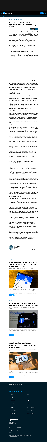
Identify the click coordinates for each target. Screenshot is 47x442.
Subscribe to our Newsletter (31, 407)
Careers (9, 427)
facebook (14, 248)
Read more (11, 295)
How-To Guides (29, 402)
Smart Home (13, 400)
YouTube (14, 391)
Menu (1, 13)
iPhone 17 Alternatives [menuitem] (43, 16)
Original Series (29, 403)
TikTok (16, 391)
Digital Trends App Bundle (30, 413)
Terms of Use (10, 432)
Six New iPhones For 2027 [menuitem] (15, 16)
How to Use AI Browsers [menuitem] (36, 16)
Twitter (12, 391)
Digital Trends (6, 14)
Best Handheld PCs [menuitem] (29, 16)
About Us (12, 407)
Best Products (29, 400)
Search (45, 13)
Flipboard (21, 391)
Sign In (42, 13)
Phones (12, 394)
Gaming (12, 397)
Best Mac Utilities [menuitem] (22, 16)
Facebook (9, 391)
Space (28, 397)
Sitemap (18, 430)
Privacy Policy (19, 427)
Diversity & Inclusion (11, 430)
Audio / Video (13, 399)
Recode (29, 32)
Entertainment (13, 402)
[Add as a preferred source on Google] (32, 29)
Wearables (28, 396)
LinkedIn (20, 391)
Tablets (28, 394)
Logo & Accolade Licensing (14, 413)
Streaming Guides (29, 399)
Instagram (10, 391)
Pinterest (18, 391)
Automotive (12, 403)
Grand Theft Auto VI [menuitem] (8, 16)
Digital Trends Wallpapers (30, 410)
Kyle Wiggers (11, 29)
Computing (12, 396)
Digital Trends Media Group (13, 436)
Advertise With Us (13, 410)
